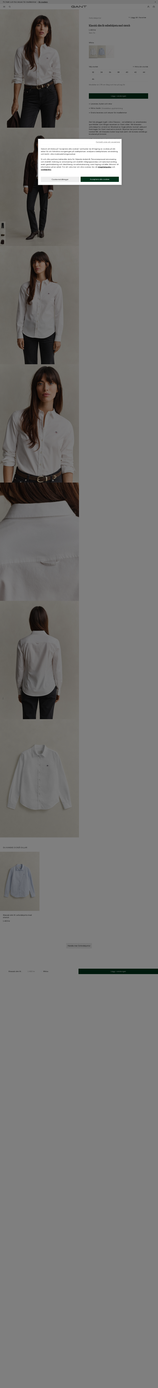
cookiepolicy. (46, 169)
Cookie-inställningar (60, 179)
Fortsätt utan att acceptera (108, 142)
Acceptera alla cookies (99, 179)
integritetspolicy (104, 167)
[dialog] (80, 162)
